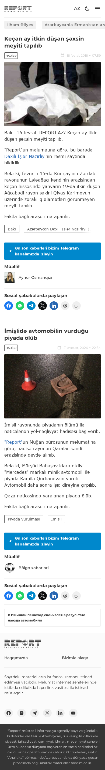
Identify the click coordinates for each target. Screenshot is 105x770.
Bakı (12, 229)
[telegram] (31, 305)
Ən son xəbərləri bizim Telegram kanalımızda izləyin (47, 251)
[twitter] (42, 305)
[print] (65, 305)
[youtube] (73, 713)
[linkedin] (54, 305)
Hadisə (11, 55)
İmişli (56, 519)
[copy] (76, 305)
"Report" (13, 441)
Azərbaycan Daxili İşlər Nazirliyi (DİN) (62, 229)
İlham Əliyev (20, 24)
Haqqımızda (16, 657)
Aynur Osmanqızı (35, 277)
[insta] (21, 713)
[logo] (18, 8)
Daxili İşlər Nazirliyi (25, 156)
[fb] (8, 305)
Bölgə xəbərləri (34, 567)
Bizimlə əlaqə (75, 657)
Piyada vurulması (24, 519)
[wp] (20, 305)
